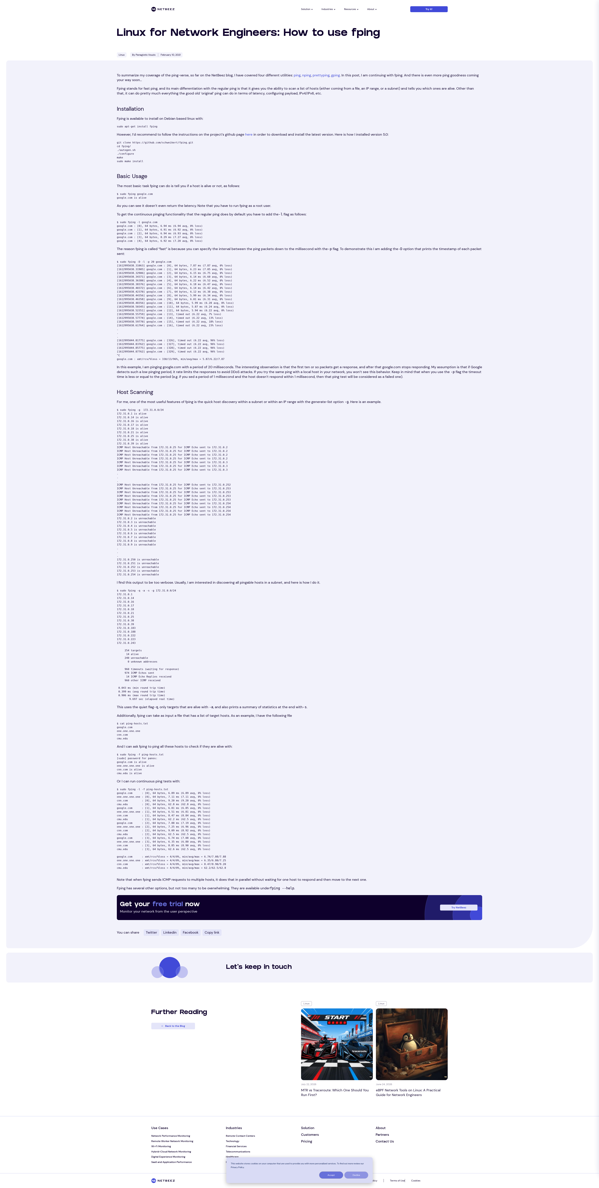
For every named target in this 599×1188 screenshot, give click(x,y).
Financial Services (236, 1146)
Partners (382, 1134)
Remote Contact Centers (240, 1135)
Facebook (190, 932)
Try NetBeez (458, 907)
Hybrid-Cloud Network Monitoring (171, 1151)
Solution (305, 9)
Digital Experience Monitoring (168, 1156)
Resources (350, 9)
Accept (331, 1175)
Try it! (429, 9)
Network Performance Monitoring (170, 1135)
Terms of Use (397, 1180)
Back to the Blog (175, 1026)
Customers (310, 1134)
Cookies (415, 1180)
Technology (232, 1141)
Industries (327, 9)
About (370, 9)
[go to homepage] (174, 9)
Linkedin (170, 932)
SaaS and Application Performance (171, 1162)
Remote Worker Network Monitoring (172, 1141)
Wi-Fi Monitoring (161, 1146)
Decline (356, 1175)
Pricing (306, 1141)
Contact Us (385, 1141)
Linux (122, 54)
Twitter (151, 932)
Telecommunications (238, 1151)
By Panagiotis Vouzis (144, 54)
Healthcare (232, 1156)
